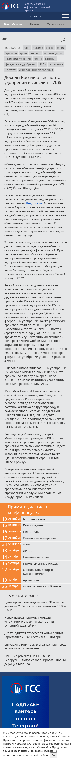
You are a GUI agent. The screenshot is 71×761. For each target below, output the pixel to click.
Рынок (34, 24)
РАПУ (42, 64)
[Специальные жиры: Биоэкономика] (46, 572)
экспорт (35, 53)
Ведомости (34, 203)
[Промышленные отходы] (46, 564)
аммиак (38, 48)
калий (61, 48)
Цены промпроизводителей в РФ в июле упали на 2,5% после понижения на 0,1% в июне (35, 606)
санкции (50, 59)
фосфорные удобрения (20, 64)
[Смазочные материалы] (46, 538)
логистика (56, 64)
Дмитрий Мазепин (18, 59)
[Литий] (46, 551)
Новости (35, 16)
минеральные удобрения (36, 70)
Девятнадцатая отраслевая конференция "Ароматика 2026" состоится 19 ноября (33, 635)
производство (53, 53)
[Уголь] (46, 545)
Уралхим (11, 53)
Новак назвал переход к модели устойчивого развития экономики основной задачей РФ (29, 621)
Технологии (55, 24)
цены (23, 53)
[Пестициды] (46, 532)
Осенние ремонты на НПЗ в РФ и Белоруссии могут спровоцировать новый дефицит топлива (35, 660)
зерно (38, 59)
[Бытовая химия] (46, 519)
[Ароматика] (46, 580)
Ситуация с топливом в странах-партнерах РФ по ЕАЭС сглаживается (35, 646)
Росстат (10, 70)
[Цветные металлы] (46, 557)
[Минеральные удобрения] (46, 587)
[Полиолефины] (46, 526)
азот (27, 48)
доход (50, 48)
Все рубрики (13, 24)
